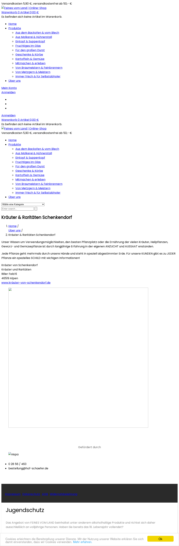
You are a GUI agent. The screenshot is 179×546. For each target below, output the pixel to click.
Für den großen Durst (30, 50)
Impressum (12, 494)
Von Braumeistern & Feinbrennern (38, 68)
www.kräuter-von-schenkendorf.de (26, 283)
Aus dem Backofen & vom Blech (37, 33)
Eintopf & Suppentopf (30, 41)
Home (12, 24)
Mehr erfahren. (82, 542)
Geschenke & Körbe (29, 55)
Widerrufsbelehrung (63, 494)
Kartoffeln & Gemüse (29, 59)
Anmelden (8, 115)
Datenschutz (31, 494)
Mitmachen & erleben (30, 63)
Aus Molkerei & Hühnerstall (33, 37)
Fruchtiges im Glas (28, 46)
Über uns (14, 81)
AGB (45, 494)
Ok (160, 539)
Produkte (14, 28)
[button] (20, 12)
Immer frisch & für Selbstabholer (37, 76)
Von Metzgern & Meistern (32, 72)
